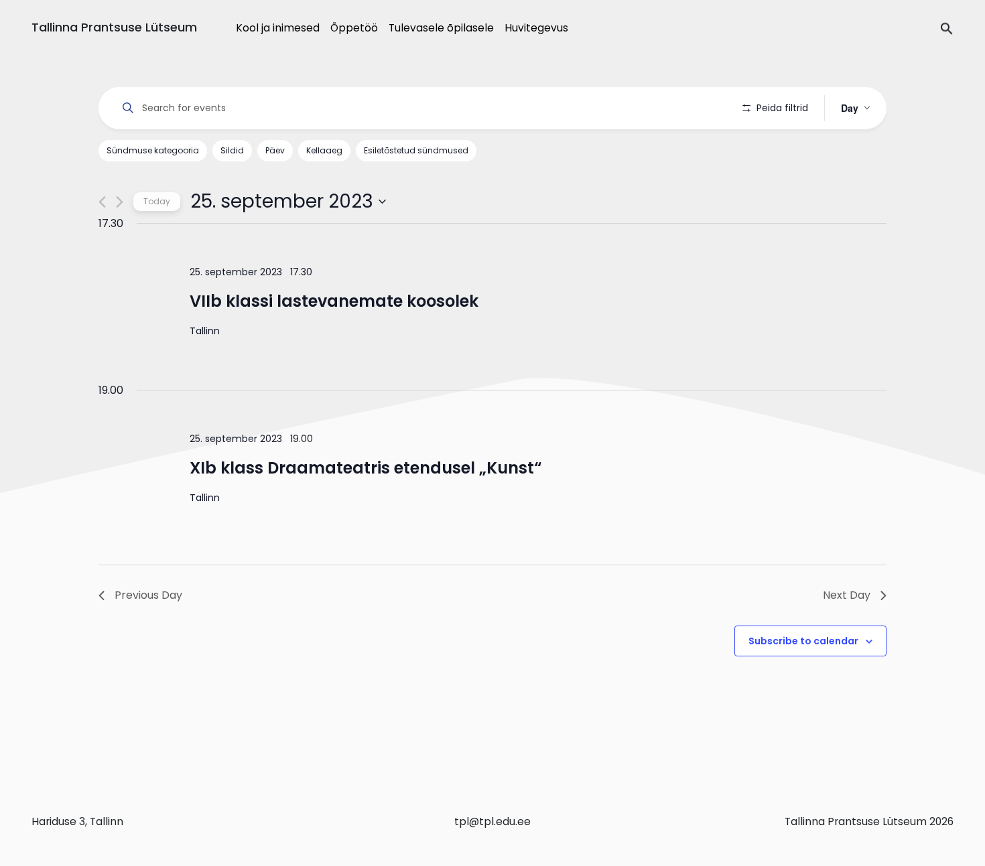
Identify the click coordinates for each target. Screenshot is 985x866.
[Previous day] (102, 202)
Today (156, 201)
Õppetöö (354, 28)
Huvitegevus (536, 28)
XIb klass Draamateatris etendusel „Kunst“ (365, 468)
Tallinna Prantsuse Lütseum (114, 27)
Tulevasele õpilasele (441, 28)
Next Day (846, 595)
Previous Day (148, 595)
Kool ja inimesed (278, 28)
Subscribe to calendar (803, 641)
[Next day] (119, 202)
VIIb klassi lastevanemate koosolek (334, 301)
